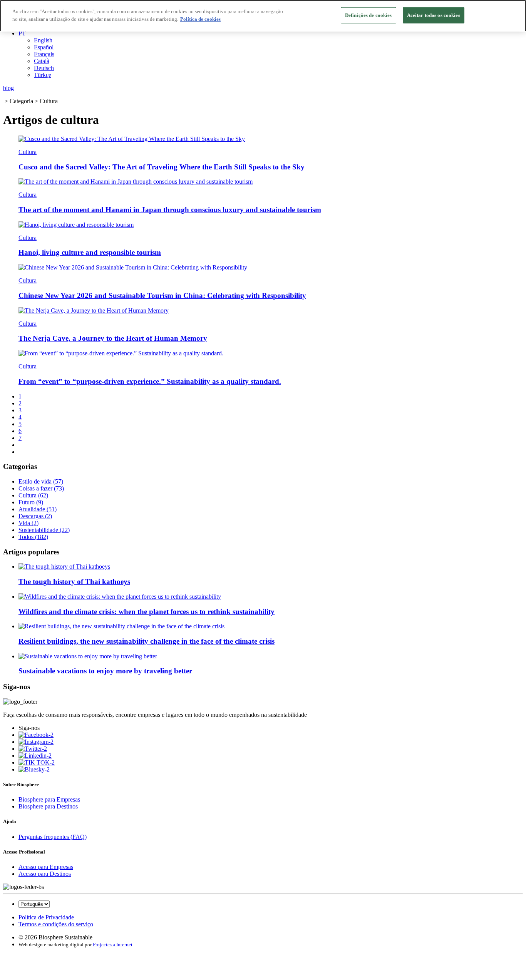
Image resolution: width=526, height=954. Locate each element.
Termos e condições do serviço (55, 924)
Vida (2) (28, 523)
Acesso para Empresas (45, 867)
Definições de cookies (368, 15)
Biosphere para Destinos (48, 806)
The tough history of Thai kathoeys (74, 581)
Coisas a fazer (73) (41, 488)
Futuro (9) (30, 502)
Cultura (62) (33, 495)
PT (22, 33)
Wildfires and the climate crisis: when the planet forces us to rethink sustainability (146, 612)
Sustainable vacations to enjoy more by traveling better (105, 671)
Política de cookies (200, 19)
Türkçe (42, 75)
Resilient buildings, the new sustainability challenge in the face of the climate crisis (146, 641)
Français (44, 54)
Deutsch (44, 68)
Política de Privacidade (46, 917)
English (43, 40)
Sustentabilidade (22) (44, 530)
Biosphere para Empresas (49, 799)
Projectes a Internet (112, 944)
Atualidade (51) (37, 509)
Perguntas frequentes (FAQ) (52, 836)
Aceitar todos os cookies (433, 15)
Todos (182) (33, 537)
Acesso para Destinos (44, 873)
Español (44, 47)
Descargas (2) (35, 516)
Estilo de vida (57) (40, 481)
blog (8, 88)
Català (41, 61)
